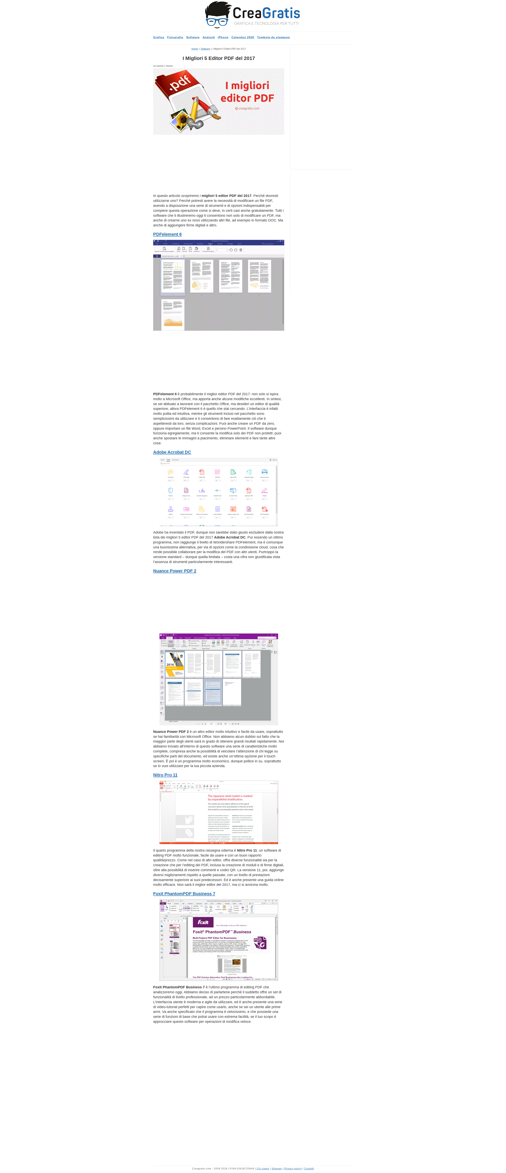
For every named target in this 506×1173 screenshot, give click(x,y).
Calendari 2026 (242, 37)
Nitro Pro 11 (165, 774)
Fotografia (175, 37)
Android (209, 37)
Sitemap (277, 1168)
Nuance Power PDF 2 (174, 570)
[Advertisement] (218, 164)
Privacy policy (293, 1168)
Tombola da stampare (273, 37)
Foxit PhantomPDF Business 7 (184, 893)
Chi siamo (263, 1168)
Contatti (309, 1168)
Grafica (158, 37)
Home (195, 48)
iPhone (223, 37)
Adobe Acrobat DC (172, 452)
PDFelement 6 (167, 234)
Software (193, 37)
